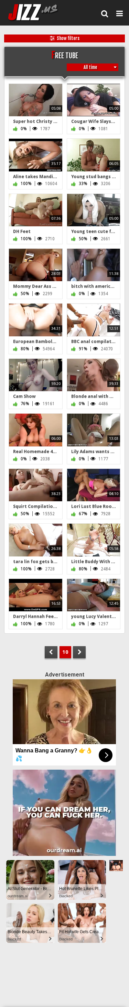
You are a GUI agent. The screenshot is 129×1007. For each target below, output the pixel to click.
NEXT (79, 652)
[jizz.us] (37, 12)
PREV (51, 652)
